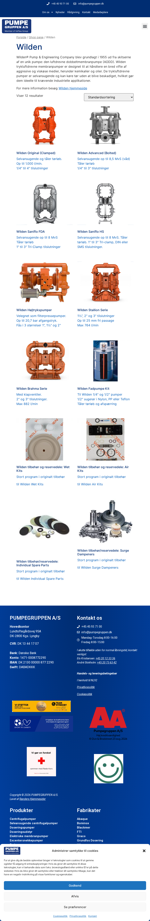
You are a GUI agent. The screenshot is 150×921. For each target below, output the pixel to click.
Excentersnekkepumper (26, 840)
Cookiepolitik (60, 916)
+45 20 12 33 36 (105, 658)
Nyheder (60, 12)
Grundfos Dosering (90, 840)
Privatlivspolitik (78, 916)
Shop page (36, 37)
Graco (81, 836)
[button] (144, 851)
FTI (79, 832)
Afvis (75, 896)
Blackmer (83, 827)
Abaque (82, 819)
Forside (21, 37)
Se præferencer (75, 907)
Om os (45, 12)
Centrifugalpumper (23, 819)
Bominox (83, 823)
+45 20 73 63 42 (107, 662)
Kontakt (92, 916)
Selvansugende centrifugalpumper (34, 823)
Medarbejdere (100, 12)
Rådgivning (73, 12)
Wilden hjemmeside (73, 88)
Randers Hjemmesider (33, 799)
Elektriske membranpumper (29, 836)
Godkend (75, 885)
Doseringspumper (22, 827)
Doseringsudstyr (21, 832)
